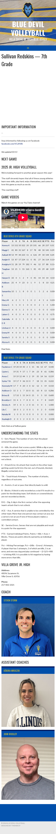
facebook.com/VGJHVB (12, 143)
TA (23, 241)
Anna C (5, 376)
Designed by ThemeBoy (10, 826)
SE (43, 241)
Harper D (6, 278)
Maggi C (5, 250)
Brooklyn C (7, 400)
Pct (52, 241)
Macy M (5, 300)
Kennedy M (7, 386)
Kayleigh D (6, 419)
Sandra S (6, 337)
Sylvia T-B (6, 381)
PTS (47, 241)
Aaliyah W (6, 255)
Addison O (6, 390)
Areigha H (6, 264)
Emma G (5, 305)
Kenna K (6, 245)
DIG (35, 241)
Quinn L (5, 371)
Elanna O (6, 309)
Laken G (5, 314)
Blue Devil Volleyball (28, 28)
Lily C (4, 409)
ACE (39, 241)
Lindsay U (6, 328)
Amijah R (6, 259)
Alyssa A (6, 342)
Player (5, 241)
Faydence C (7, 367)
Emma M (5, 332)
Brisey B (5, 395)
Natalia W (6, 414)
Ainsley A (6, 405)
